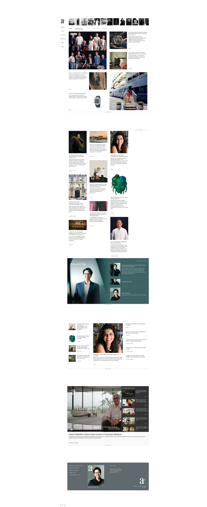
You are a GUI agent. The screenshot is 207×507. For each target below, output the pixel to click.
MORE (62, 42)
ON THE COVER (95, 28)
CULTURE (62, 34)
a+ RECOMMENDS (79, 28)
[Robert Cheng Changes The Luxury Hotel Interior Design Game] (91, 21)
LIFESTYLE (62, 38)
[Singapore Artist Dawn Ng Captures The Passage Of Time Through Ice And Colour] (103, 21)
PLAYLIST (112, 28)
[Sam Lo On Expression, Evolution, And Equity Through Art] (122, 21)
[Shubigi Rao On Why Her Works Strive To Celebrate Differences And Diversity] (141, 21)
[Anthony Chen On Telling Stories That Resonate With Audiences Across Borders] (129, 21)
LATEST (87, 28)
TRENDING (104, 28)
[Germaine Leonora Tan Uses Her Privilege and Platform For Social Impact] (148, 21)
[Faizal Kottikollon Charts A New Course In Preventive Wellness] (71, 21)
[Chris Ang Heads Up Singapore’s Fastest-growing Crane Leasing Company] (110, 21)
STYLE (62, 31)
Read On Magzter (126, 293)
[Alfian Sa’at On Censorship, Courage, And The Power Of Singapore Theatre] (135, 21)
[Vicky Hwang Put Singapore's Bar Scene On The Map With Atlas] (97, 21)
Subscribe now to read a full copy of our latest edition (134, 294)
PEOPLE (63, 27)
